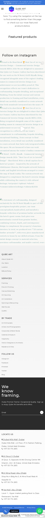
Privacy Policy (31, 507)
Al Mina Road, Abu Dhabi (14, 473)
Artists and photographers (11, 327)
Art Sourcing (6, 295)
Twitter (4, 370)
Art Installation (7, 299)
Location (5, 267)
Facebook (5, 363)
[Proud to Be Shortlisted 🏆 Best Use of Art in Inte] (22, 83)
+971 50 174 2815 (10, 449)
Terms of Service (19, 507)
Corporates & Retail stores (11, 331)
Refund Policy (6, 271)
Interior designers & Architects (12, 343)
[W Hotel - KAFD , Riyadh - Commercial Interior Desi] (22, 174)
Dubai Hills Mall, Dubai (13, 440)
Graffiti (4, 311)
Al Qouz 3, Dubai (11, 456)
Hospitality (5, 339)
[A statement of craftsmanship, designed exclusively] (22, 220)
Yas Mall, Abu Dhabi (12, 490)
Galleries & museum (8, 335)
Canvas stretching (8, 291)
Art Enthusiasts (7, 323)
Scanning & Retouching (10, 303)
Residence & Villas (8, 347)
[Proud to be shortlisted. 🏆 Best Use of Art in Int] (22, 128)
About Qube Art (7, 259)
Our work (5, 263)
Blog (3, 374)
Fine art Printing (8, 287)
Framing (5, 283)
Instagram (5, 359)
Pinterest (5, 366)
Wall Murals (6, 307)
